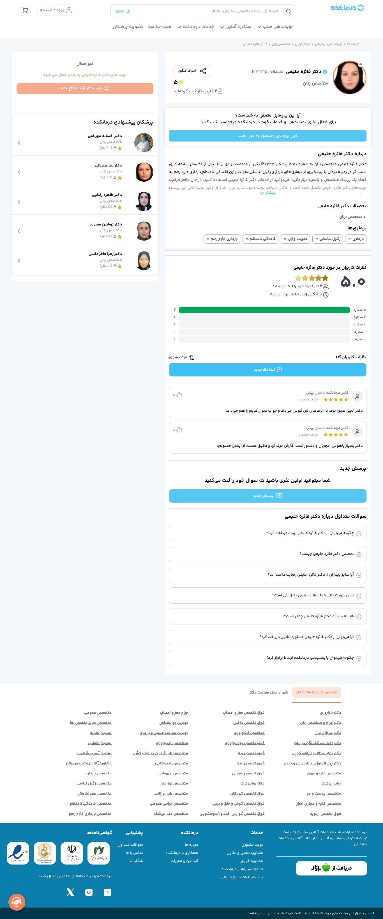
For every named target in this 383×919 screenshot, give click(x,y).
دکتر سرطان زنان (328, 733)
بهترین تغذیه (101, 733)
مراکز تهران (303, 44)
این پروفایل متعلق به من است (268, 135)
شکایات (136, 861)
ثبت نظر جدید (264, 370)
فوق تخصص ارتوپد (325, 814)
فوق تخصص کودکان (247, 794)
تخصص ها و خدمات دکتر (316, 692)
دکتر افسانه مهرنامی (105, 136)
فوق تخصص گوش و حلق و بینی (238, 804)
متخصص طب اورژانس (170, 794)
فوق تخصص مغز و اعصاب (244, 713)
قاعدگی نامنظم (263, 239)
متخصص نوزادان (174, 784)
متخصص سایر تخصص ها (91, 723)
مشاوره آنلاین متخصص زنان (89, 763)
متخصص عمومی (98, 713)
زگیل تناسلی (330, 239)
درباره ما (191, 845)
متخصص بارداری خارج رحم (90, 814)
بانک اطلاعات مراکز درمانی (242, 877)
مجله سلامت (159, 27)
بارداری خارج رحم (224, 239)
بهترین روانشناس (173, 723)
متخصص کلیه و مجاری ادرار (318, 804)
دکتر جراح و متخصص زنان (320, 723)
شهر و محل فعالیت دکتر (268, 693)
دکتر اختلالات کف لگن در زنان (317, 743)
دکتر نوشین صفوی (106, 225)
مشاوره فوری (252, 861)
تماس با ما (134, 853)
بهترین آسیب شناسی (94, 753)
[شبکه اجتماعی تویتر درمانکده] (70, 892)
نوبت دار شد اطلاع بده (82, 88)
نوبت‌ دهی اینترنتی (328, 44)
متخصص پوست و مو (323, 794)
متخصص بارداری (98, 773)
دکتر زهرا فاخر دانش (105, 254)
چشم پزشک (331, 784)
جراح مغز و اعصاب (174, 713)
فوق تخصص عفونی (248, 773)
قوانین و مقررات (184, 861)
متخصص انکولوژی (249, 733)
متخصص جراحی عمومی (169, 804)
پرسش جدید (263, 496)
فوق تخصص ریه (251, 753)
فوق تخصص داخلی (249, 723)
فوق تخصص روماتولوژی (245, 743)
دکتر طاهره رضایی (107, 195)
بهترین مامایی (100, 743)
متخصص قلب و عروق (324, 773)
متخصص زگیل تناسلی (93, 784)
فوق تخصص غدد (251, 763)
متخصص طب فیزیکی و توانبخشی (160, 753)
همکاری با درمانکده (181, 853)
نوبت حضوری (252, 845)
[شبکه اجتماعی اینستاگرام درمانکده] (89, 892)
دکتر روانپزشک (252, 784)
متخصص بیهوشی (173, 773)
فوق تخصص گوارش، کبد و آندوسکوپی (232, 814)
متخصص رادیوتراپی (171, 763)
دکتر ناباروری (330, 713)
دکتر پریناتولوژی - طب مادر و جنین (312, 763)
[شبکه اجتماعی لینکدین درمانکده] (107, 892)
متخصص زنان (281, 44)
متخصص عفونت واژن (94, 794)
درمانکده (353, 44)
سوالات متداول (130, 845)
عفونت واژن (298, 239)
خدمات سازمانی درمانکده (242, 869)
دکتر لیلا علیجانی (108, 166)
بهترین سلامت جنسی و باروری (164, 733)
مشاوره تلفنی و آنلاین (245, 853)
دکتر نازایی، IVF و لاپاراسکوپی (316, 753)
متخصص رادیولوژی (172, 743)
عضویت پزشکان (128, 27)
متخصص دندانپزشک (171, 814)
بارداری (358, 239)
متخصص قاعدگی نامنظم (91, 804)
